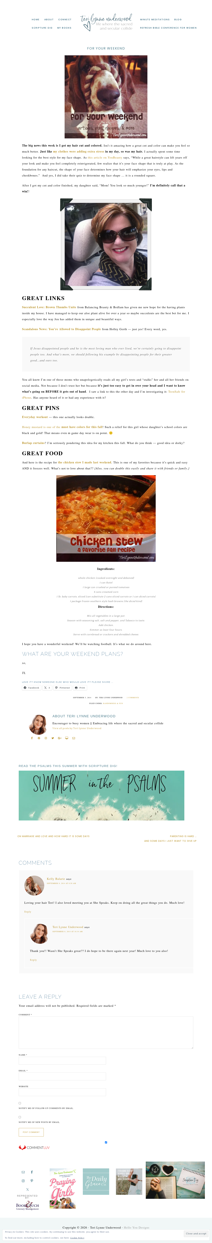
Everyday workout (35, 417)
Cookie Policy (77, 1238)
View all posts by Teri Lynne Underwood (77, 728)
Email (23, 1070)
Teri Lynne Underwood (106, 20)
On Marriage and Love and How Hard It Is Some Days (53, 836)
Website (23, 1086)
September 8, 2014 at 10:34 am (68, 931)
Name (23, 1054)
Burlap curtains (33, 443)
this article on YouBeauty (105, 157)
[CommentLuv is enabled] (34, 1149)
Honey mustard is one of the (62, 427)
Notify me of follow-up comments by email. (46, 1108)
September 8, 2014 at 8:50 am (61, 883)
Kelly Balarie (56, 879)
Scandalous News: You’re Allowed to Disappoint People (61, 329)
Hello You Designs (136, 1227)
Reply (27, 912)
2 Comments (133, 697)
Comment (25, 1014)
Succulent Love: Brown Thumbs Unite (49, 307)
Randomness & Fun (113, 703)
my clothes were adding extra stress (78, 151)
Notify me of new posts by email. (39, 1122)
